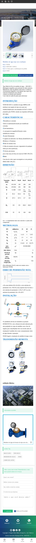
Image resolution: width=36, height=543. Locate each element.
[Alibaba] (25, 530)
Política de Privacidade (22, 511)
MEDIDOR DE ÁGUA (9, 456)
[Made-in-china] (22, 530)
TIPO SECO (17, 453)
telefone (29, 523)
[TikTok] (14, 530)
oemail (18, 523)
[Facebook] (17, 530)
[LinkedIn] (19, 530)
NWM (19, 456)
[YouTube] (11, 530)
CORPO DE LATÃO (9, 460)
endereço (6, 523)
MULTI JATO (7, 453)
